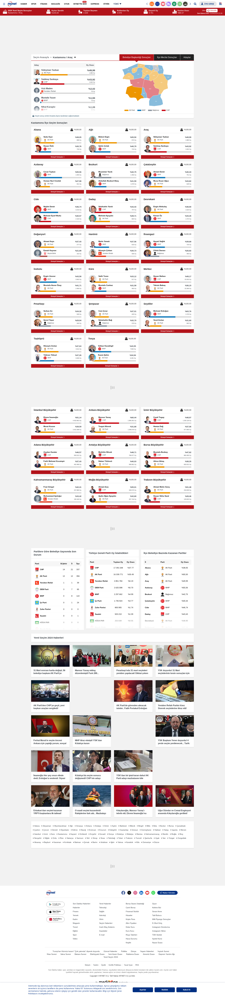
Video (75, 939)
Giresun (135, 830)
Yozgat (171, 838)
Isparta (174, 830)
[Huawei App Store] (55, 919)
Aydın (114, 826)
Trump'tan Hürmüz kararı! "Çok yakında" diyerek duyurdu (76, 951)
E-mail (101, 935)
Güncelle (213, 10)
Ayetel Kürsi (157, 939)
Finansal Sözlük (132, 911)
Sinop (95, 838)
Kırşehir (93, 834)
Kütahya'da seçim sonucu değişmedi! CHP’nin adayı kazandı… (88, 778)
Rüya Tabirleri (131, 935)
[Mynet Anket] (157, 4)
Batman (77, 842)
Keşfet (128, 943)
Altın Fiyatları (131, 923)
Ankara (89, 826)
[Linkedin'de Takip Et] (141, 893)
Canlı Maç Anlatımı (107, 927)
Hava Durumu (131, 939)
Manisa (139, 834)
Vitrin (101, 919)
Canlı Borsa (130, 908)
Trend (75, 927)
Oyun (154, 904)
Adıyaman (47, 826)
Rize (62, 838)
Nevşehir (38, 838)
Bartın (94, 842)
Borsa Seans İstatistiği (135, 904)
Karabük (129, 842)
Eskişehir (113, 830)
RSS (137, 965)
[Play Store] (55, 904)
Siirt (88, 838)
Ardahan (104, 842)
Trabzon (129, 838)
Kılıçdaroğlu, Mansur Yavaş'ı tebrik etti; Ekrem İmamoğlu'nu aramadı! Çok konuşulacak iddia (132, 813)
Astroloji (102, 915)
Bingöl (140, 826)
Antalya (98, 826)
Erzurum (102, 830)
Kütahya (120, 834)
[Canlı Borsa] (180, 4)
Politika (124, 951)
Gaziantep (124, 830)
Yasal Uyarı (128, 965)
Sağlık (101, 911)
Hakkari (157, 830)
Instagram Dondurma (161, 927)
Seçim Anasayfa (42, 57)
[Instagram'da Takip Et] (135, 893)
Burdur (163, 826)
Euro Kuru (130, 931)
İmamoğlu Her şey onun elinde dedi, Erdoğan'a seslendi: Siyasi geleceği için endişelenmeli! (49, 778)
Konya (111, 834)
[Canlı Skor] (168, 4)
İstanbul (37, 834)
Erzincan (92, 830)
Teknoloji (102, 908)
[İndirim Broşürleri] (163, 4)
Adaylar (187, 57)
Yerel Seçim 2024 (111, 957)
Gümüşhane (146, 830)
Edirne (75, 830)
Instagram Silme (159, 931)
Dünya (133, 951)
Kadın (75, 919)
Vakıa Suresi (65, 954)
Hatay (166, 830)
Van (164, 838)
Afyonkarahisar (60, 826)
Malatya (130, 834)
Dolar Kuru (130, 927)
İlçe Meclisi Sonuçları (167, 57)
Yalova (120, 842)
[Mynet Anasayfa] (12, 3)
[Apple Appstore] (55, 912)
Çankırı (37, 830)
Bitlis (148, 826)
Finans (75, 911)
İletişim (87, 965)
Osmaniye (147, 842)
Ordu (55, 838)
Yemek (75, 915)
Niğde (47, 838)
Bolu (155, 826)
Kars (53, 834)
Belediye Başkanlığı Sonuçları (137, 57)
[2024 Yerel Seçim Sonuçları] (5, 11)
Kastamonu (62, 834)
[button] (4, 4)
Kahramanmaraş (152, 834)
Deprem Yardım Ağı (167, 954)
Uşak (157, 838)
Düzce (156, 842)
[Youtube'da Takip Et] (147, 893)
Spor (75, 935)
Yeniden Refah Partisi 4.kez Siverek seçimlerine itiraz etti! (172, 706)
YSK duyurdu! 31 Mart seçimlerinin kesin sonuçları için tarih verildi (174, 673)
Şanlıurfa (148, 838)
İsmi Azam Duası (115, 954)
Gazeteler (103, 931)
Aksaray (37, 842)
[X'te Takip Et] (129, 893)
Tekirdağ (111, 838)
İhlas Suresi (52, 954)
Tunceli (139, 838)
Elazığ (83, 830)
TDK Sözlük (157, 935)
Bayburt (47, 842)
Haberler (76, 908)
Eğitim (75, 931)
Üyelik (103, 965)
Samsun (80, 838)
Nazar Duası (157, 943)
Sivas (103, 838)
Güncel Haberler (110, 951)
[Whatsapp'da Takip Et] (153, 893)
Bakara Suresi (80, 954)
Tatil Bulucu (157, 915)
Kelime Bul (156, 908)
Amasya (79, 826)
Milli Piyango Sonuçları (161, 919)
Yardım (95, 965)
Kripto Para (130, 919)
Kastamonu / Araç (63, 57)
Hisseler (129, 915)
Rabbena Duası (132, 954)
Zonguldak (181, 838)
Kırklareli (83, 834)
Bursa (171, 826)
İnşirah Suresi (163, 951)
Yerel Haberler (105, 904)
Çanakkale (181, 826)
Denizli (55, 830)
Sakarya (70, 838)
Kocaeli (102, 834)
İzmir (46, 834)
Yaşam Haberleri (147, 951)
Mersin (183, 830)
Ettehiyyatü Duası (97, 954)
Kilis (137, 842)
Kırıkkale (67, 842)
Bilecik (132, 826)
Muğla (173, 834)
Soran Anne (157, 911)
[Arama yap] (195, 4)
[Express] (152, 4)
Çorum (46, 830)
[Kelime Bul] (174, 4)
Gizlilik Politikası (115, 965)
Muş (181, 834)
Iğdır (112, 842)
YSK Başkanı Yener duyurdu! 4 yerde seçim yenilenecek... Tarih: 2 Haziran (174, 743)
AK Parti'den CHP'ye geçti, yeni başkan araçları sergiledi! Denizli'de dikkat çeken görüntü (49, 708)
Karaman (57, 842)
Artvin (106, 826)
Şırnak (86, 842)
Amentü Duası (149, 954)
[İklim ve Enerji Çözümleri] (185, 4)
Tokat (120, 838)
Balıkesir (123, 826)
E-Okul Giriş (157, 923)
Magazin (76, 923)
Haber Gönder (169, 893)
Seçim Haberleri (105, 923)
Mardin (165, 834)
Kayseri (73, 834)
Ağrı (71, 826)
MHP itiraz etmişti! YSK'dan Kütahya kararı (88, 741)
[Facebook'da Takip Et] (123, 893)
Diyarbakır (65, 830)
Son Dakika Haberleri (81, 904)
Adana (37, 826)
